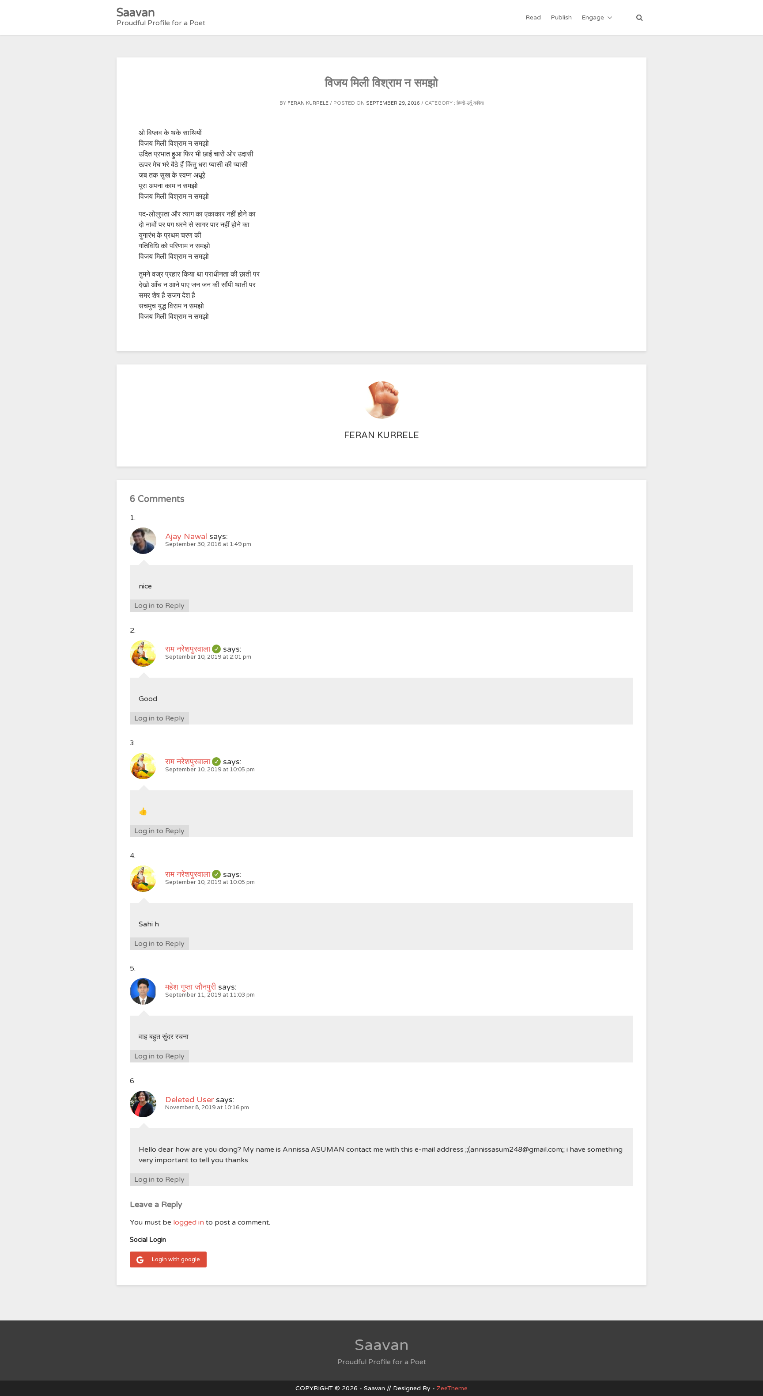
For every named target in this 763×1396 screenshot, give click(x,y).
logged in (188, 1222)
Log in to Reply (159, 605)
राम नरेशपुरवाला (193, 649)
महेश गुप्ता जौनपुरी (190, 987)
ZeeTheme (452, 1388)
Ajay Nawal (186, 536)
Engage (593, 17)
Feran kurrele (308, 103)
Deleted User (189, 1099)
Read (533, 17)
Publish (561, 17)
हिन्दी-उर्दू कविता (470, 103)
